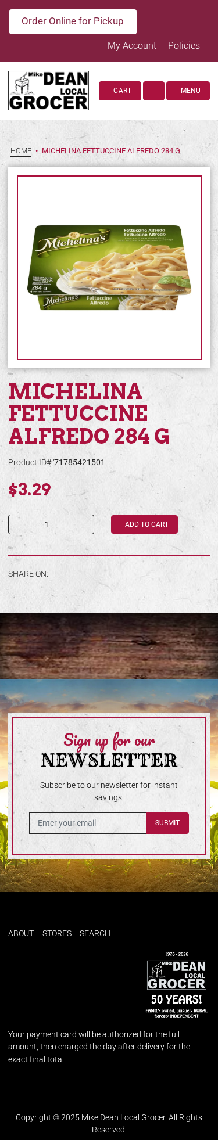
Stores (57, 933)
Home (20, 151)
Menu (190, 91)
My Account (133, 45)
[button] (154, 90)
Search (95, 933)
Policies (184, 45)
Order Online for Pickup (73, 21)
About (21, 933)
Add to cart (146, 524)
